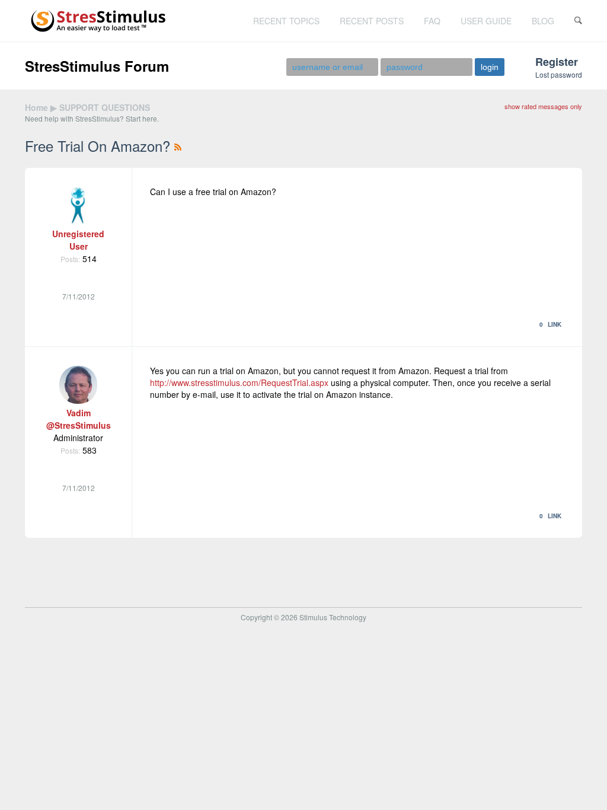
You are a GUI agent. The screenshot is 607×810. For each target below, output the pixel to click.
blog (543, 21)
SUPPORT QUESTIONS (104, 107)
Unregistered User (78, 240)
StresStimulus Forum (97, 66)
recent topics (286, 21)
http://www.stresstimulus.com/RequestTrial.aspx (239, 382)
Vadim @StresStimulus (78, 419)
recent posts (372, 21)
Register (556, 61)
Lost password (558, 74)
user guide (486, 21)
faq (432, 21)
